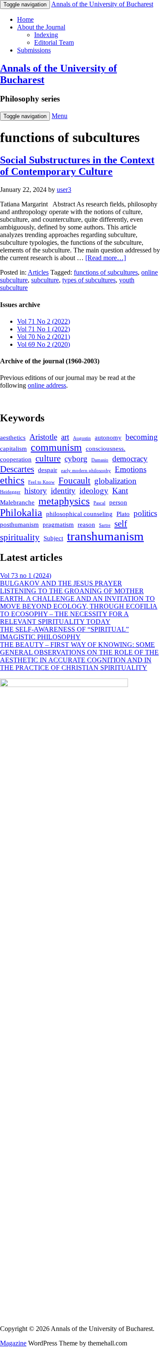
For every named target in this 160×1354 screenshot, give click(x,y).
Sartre (105, 525)
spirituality (20, 537)
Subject (53, 538)
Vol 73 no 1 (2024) (25, 575)
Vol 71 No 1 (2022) (43, 329)
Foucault (74, 480)
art (65, 436)
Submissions (34, 50)
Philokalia (21, 512)
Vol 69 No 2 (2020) (43, 344)
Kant (120, 490)
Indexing (46, 34)
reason (86, 524)
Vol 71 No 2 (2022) (43, 321)
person (118, 502)
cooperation (16, 459)
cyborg (75, 458)
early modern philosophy (86, 470)
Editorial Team (54, 42)
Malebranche (17, 502)
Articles (38, 272)
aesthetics (13, 437)
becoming (141, 436)
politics (145, 513)
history (35, 490)
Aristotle (43, 436)
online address (47, 385)
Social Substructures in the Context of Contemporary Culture (77, 165)
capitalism (13, 448)
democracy (130, 458)
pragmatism (58, 524)
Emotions (130, 469)
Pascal (99, 503)
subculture (45, 280)
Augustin (82, 438)
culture (48, 458)
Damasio (99, 460)
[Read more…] (105, 257)
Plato (123, 513)
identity (63, 490)
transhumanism (105, 536)
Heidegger (10, 492)
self (120, 524)
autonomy (108, 437)
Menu (59, 115)
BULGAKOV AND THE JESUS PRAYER (61, 583)
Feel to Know (41, 482)
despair (47, 470)
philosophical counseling (79, 513)
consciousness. (105, 448)
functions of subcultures (106, 272)
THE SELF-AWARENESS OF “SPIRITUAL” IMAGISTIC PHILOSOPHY (64, 633)
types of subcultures (89, 280)
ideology (93, 490)
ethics (12, 480)
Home (25, 19)
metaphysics (64, 501)
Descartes (17, 469)
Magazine (13, 1343)
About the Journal (41, 27)
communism (56, 447)
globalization (115, 480)
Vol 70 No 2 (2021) (43, 336)
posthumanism (19, 524)
